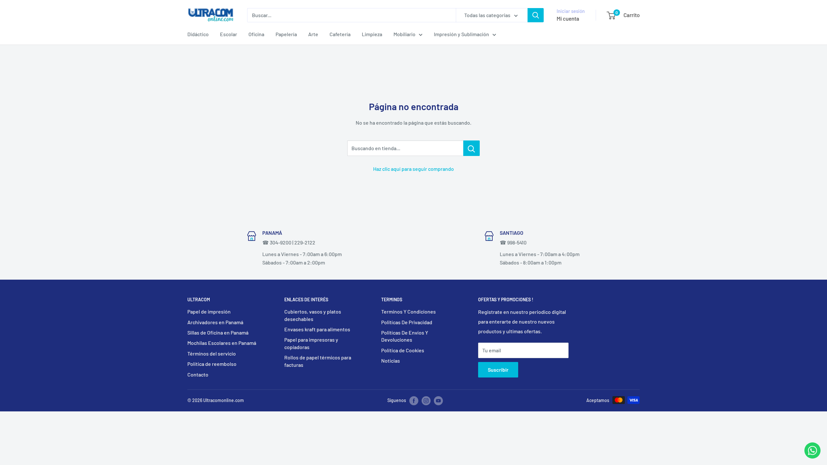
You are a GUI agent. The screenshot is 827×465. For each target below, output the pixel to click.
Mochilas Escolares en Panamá (221, 343)
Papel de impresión (209, 311)
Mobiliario (404, 34)
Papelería (286, 34)
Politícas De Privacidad (406, 322)
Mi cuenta (568, 18)
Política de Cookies (402, 350)
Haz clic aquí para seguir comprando (413, 169)
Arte (313, 34)
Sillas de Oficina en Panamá (217, 332)
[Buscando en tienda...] (471, 148)
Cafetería (340, 34)
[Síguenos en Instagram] (426, 400)
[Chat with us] (812, 456)
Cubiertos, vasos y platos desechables (312, 315)
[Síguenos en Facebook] (413, 400)
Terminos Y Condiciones (408, 311)
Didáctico (198, 34)
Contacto (197, 374)
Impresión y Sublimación (461, 34)
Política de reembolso (211, 364)
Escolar (228, 34)
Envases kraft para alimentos (317, 329)
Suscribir (498, 370)
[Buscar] (536, 15)
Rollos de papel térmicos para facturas (317, 360)
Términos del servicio (211, 353)
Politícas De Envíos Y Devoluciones (404, 336)
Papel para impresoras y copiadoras (311, 343)
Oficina (256, 34)
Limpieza (372, 34)
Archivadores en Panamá (215, 322)
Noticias (390, 360)
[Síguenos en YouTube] (438, 400)
